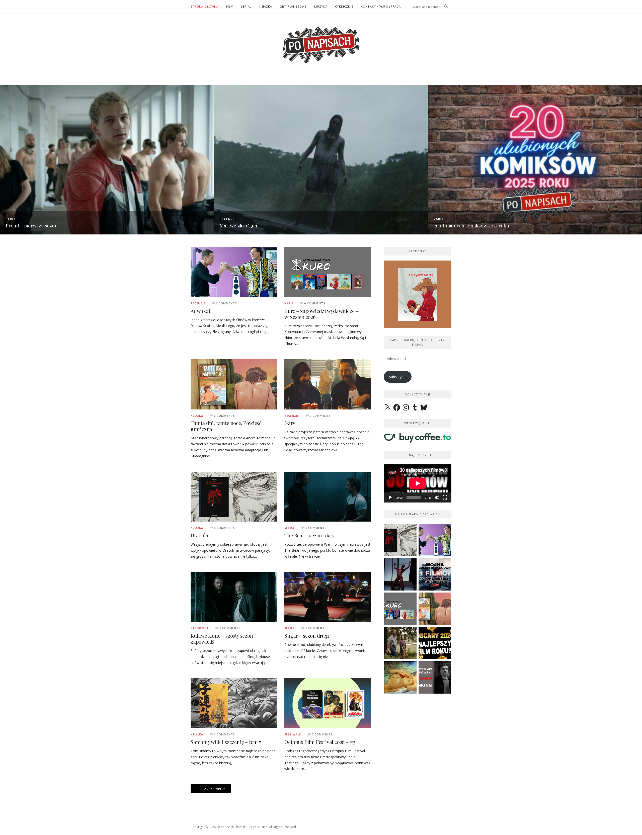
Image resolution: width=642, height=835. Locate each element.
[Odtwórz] (390, 497)
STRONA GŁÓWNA (205, 6)
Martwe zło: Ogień (239, 225)
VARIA (439, 219)
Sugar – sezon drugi (306, 635)
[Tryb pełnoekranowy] (444, 497)
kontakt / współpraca (381, 6)
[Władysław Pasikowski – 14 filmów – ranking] (434, 677)
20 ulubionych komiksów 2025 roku (471, 225)
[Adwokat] (234, 271)
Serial (12, 219)
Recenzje (228, 219)
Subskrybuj (398, 376)
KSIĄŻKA (265, 6)
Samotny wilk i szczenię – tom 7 (226, 741)
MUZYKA (321, 6)
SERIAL (246, 6)
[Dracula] (234, 496)
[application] (417, 483)
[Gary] (327, 383)
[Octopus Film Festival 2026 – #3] (327, 702)
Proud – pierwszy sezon (32, 225)
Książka (197, 415)
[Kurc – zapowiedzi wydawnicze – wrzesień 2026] (327, 271)
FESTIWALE (292, 734)
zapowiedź (200, 628)
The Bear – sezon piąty (309, 535)
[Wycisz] (436, 497)
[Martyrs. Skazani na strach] (400, 574)
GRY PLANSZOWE (293, 6)
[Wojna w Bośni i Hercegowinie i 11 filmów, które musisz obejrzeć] (434, 574)
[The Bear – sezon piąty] (327, 496)
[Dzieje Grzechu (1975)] (400, 677)
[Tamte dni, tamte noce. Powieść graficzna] (234, 383)
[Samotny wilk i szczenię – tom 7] (234, 702)
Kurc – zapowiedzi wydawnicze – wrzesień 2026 (321, 313)
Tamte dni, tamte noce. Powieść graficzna (226, 426)
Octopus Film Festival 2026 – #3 (319, 741)
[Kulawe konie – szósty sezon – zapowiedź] (234, 596)
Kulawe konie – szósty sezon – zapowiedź (224, 638)
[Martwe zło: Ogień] (321, 159)
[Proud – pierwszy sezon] (107, 159)
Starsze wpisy (212, 789)
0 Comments (226, 303)
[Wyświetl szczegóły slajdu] (417, 294)
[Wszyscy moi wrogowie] (400, 643)
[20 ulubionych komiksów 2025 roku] (535, 159)
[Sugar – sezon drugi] (327, 596)
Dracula (199, 535)
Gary (289, 423)
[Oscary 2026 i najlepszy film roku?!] (434, 643)
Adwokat (200, 310)
